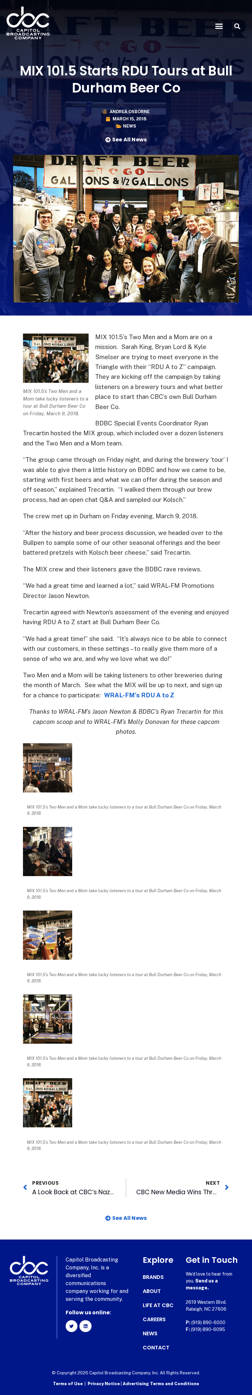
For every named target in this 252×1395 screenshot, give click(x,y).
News (129, 126)
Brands (153, 1277)
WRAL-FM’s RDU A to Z (139, 695)
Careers (154, 1319)
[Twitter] (71, 1326)
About (152, 1291)
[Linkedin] (85, 1326)
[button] (219, 26)
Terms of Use (68, 1383)
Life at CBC (158, 1305)
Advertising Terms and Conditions (161, 1383)
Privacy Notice (104, 1383)
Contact (156, 1347)
